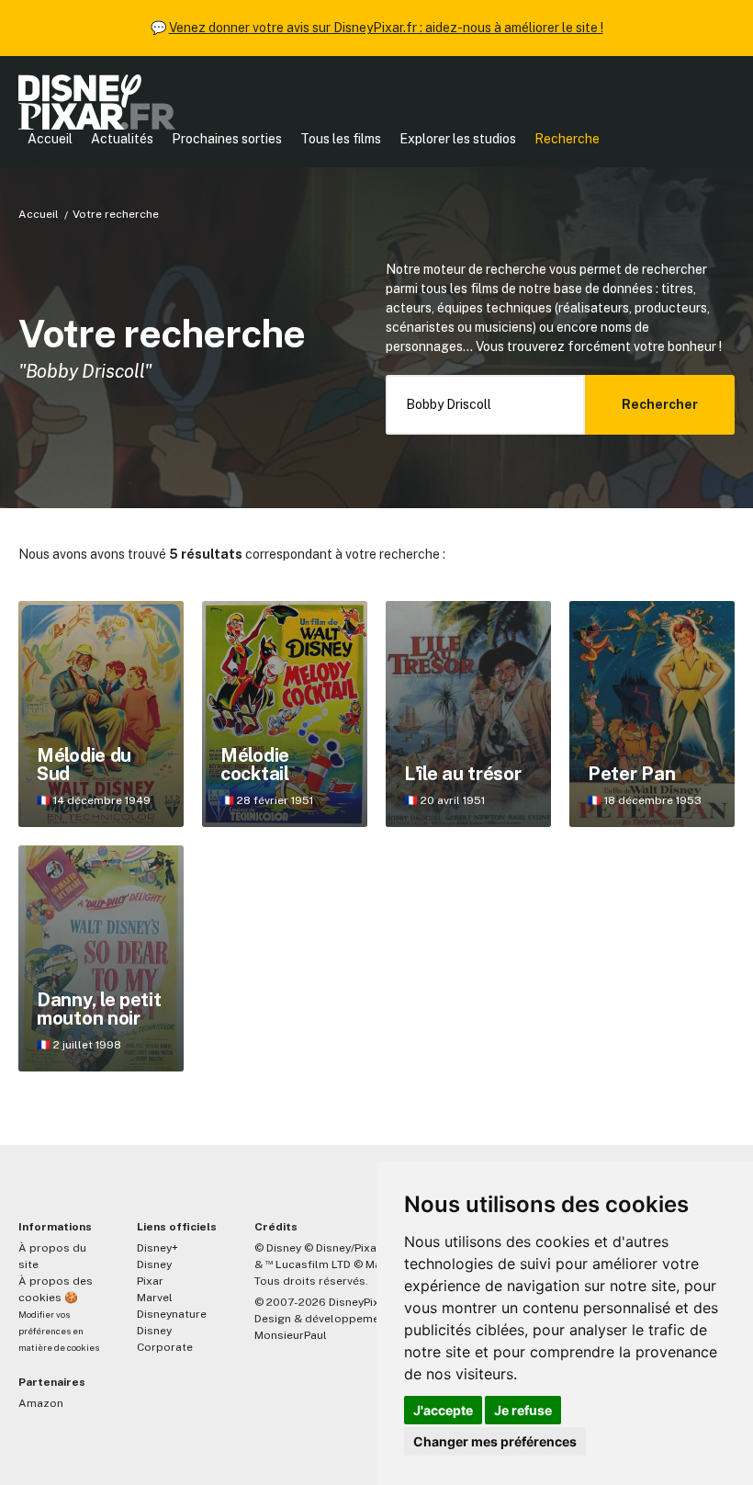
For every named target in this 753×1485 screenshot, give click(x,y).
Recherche (567, 138)
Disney (154, 1264)
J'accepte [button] (443, 1410)
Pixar (150, 1281)
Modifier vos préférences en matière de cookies (58, 1331)
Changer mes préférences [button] (495, 1441)
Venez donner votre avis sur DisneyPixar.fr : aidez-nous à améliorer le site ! (386, 27)
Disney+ (157, 1247)
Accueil (50, 138)
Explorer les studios (457, 138)
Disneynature (172, 1314)
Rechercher (660, 404)
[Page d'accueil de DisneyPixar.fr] (96, 102)
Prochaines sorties (227, 138)
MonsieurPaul (290, 1335)
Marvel (155, 1297)
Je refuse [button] (523, 1410)
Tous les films (340, 138)
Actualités (122, 138)
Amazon (40, 1403)
